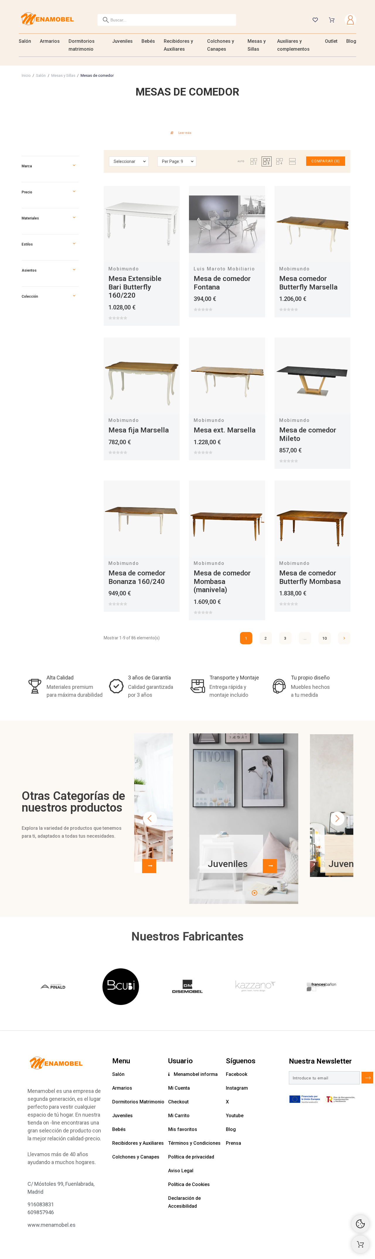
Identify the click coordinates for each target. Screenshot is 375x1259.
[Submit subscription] (367, 1077)
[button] (74, 166)
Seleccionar (124, 161)
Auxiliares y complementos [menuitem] (293, 45)
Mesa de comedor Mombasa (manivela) (222, 581)
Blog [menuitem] (351, 41)
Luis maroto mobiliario (224, 269)
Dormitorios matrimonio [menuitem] (82, 45)
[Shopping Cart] (360, 1244)
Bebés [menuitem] (148, 41)
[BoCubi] (120, 987)
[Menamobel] (47, 20)
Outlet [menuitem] (331, 41)
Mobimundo (123, 269)
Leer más (184, 132)
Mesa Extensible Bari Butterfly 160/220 (134, 287)
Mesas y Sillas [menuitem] (257, 45)
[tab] (187, 132)
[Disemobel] (187, 987)
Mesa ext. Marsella (224, 430)
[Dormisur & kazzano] (254, 987)
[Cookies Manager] (360, 1224)
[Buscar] (105, 20)
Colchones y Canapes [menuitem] (220, 45)
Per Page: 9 (172, 161)
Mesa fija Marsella (138, 430)
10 (324, 638)
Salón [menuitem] (25, 41)
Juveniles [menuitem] (122, 41)
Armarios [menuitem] (50, 41)
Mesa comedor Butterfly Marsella (308, 283)
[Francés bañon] (321, 987)
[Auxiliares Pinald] (53, 987)
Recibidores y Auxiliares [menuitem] (178, 45)
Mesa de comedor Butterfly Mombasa (310, 577)
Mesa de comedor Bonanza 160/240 (137, 577)
